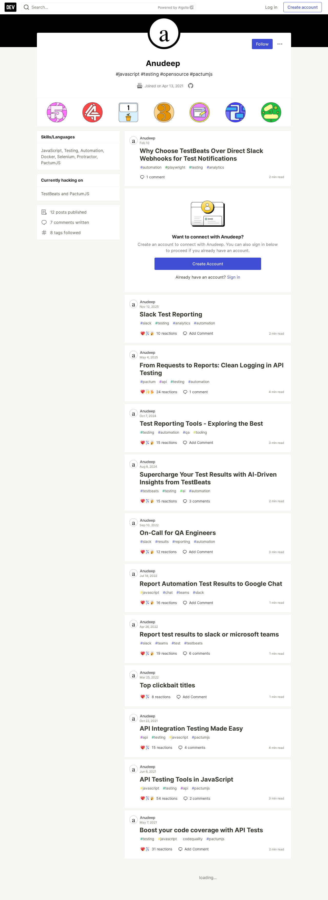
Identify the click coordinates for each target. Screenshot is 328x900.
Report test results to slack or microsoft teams (209, 634)
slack (145, 323)
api (163, 381)
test (176, 643)
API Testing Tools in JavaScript (186, 779)
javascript (149, 592)
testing (196, 167)
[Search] (26, 7)
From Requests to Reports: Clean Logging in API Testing (212, 369)
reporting (181, 541)
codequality (192, 839)
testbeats (149, 491)
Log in (271, 7)
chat (168, 592)
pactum (148, 381)
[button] (57, 112)
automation (150, 167)
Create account (303, 7)
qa (186, 432)
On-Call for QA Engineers (178, 532)
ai (182, 491)
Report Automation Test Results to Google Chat (211, 583)
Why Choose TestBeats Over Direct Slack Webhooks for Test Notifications (201, 154)
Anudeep (147, 138)
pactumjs (201, 737)
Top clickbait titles (167, 685)
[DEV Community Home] (10, 7)
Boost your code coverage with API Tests (201, 830)
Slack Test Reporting (171, 314)
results (162, 541)
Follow (262, 44)
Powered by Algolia (174, 7)
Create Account (207, 263)
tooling (200, 432)
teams (183, 592)
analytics (215, 167)
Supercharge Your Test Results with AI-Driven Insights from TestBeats (208, 478)
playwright (175, 167)
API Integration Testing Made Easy (191, 728)
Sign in (233, 277)
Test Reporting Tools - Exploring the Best (201, 423)
